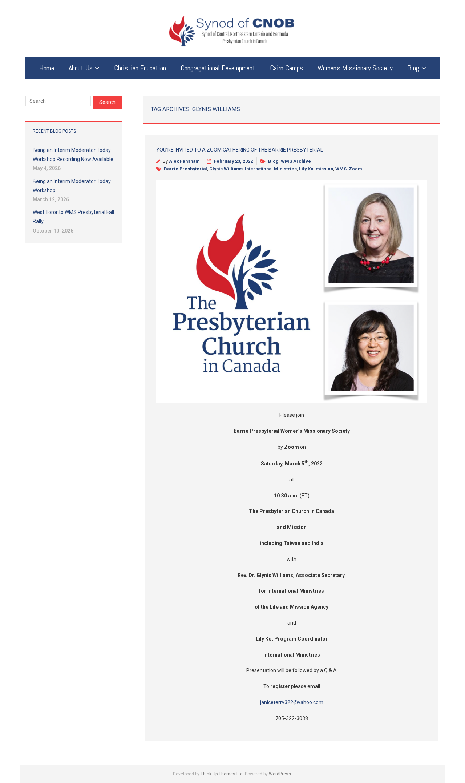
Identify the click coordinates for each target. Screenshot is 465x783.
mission (324, 168)
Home (46, 68)
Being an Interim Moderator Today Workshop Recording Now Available (73, 154)
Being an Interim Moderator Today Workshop (72, 185)
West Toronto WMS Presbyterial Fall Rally (73, 216)
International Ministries (271, 168)
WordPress (280, 773)
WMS (341, 168)
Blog (413, 68)
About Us (81, 68)
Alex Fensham (184, 161)
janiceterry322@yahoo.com (291, 702)
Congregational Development (218, 68)
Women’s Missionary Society (355, 68)
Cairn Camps (286, 68)
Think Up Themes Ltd (222, 773)
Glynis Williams (226, 168)
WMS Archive (296, 161)
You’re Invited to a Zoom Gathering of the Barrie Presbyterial (239, 150)
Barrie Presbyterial (185, 168)
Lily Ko (306, 168)
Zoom (355, 168)
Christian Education (140, 68)
